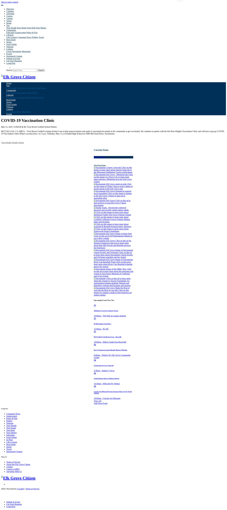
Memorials (26, 51)
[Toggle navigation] (2, 5)
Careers (9, 16)
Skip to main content (9, 2)
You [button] (8, 25)
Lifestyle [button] (10, 35)
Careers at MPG (13, 469)
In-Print (9, 440)
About (9, 21)
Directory (10, 9)
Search (9, 70)
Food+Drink (11, 44)
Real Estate (11, 40)
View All (97, 401)
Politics (35, 37)
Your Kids (31, 28)
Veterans (9, 47)
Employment (20, 32)
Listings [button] (9, 49)
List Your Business (14, 61)
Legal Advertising (13, 51)
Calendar (10, 11)
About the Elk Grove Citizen (18, 464)
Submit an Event (13, 58)
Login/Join (10, 63)
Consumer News (25, 37)
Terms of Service (13, 462)
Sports (9, 42)
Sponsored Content (14, 56)
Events (9, 54)
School (21, 142)
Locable (20, 489)
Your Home (22, 28)
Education (10, 32)
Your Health (11, 28)
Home (8, 23)
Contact (9, 18)
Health (14, 142)
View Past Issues (100, 165)
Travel (41, 37)
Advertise (10, 14)
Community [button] (11, 30)
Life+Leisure (11, 37)
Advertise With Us (14, 471)
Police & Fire (31, 32)
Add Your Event (100, 403)
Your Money (41, 28)
